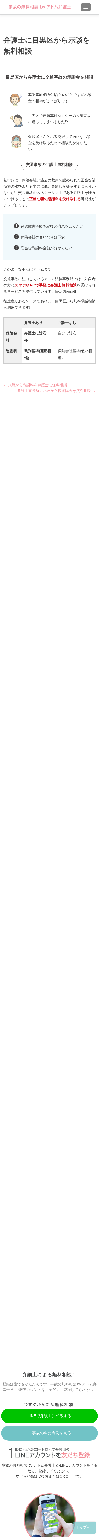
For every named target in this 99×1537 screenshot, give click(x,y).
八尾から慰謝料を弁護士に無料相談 (35, 385)
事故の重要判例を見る (51, 1433)
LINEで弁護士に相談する (49, 1416)
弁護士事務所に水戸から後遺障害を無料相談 (56, 391)
